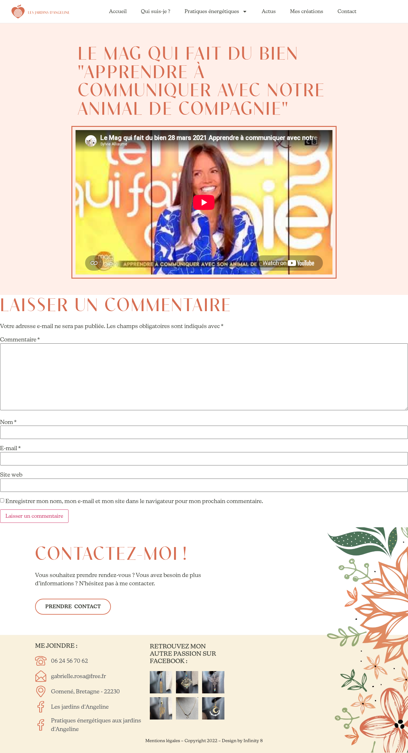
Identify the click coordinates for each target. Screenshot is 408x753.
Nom (8, 422)
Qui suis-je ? (155, 11)
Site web (11, 475)
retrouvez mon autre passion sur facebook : (183, 653)
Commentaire (20, 339)
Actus (269, 11)
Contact (347, 11)
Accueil (118, 11)
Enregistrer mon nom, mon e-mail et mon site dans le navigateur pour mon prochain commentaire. (134, 501)
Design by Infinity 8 (242, 740)
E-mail (10, 448)
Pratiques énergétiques (212, 11)
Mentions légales (163, 740)
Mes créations (306, 11)
